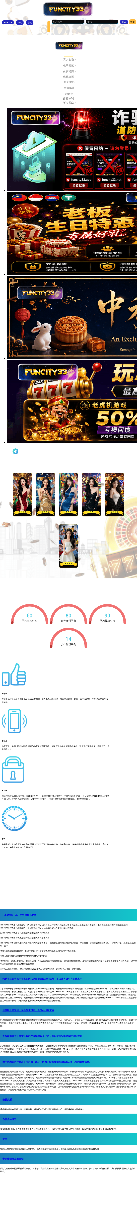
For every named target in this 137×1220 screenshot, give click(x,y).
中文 (20, 22)
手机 (30, 22)
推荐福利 (68, 98)
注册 (132, 21)
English (8, 22)
